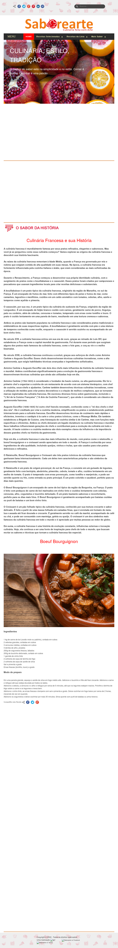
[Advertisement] (59, 134)
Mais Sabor (97, 37)
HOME (29, 37)
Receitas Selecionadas (48, 37)
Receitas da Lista (76, 37)
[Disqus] (59, 796)
